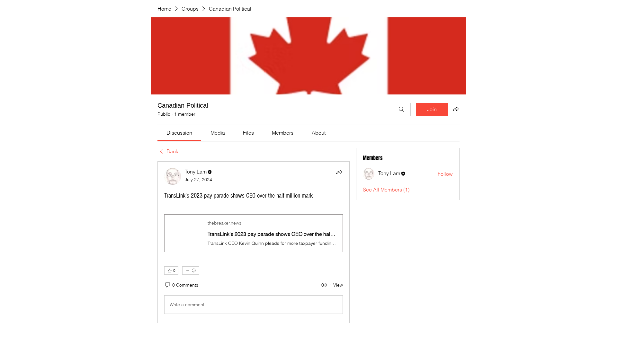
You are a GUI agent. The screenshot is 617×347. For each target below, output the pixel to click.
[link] (179, 132)
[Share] (339, 172)
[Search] (401, 109)
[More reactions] (190, 270)
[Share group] (456, 109)
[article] (253, 242)
